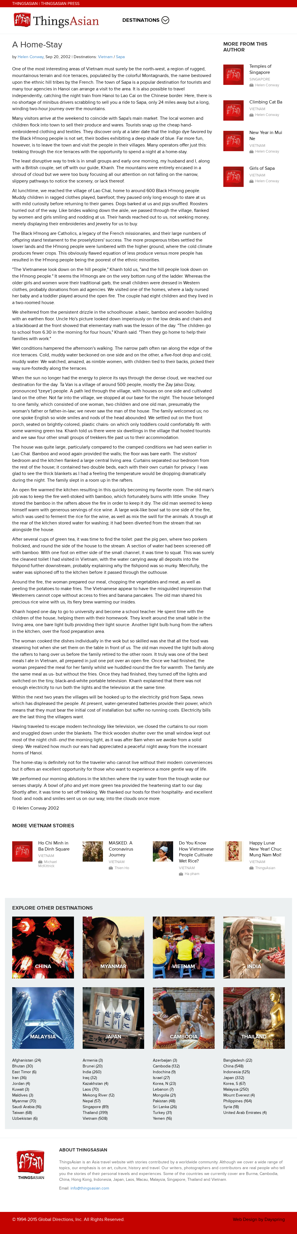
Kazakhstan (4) (95, 1083)
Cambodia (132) (166, 1066)
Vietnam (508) (95, 1118)
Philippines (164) (237, 1101)
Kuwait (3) (20, 1089)
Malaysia (43, 1037)
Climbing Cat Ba (265, 102)
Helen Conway (31, 56)
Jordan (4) (21, 1083)
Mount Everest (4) (239, 1095)
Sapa (120, 56)
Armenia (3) (93, 1060)
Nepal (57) (91, 1101)
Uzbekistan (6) (24, 1118)
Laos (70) (91, 1089)
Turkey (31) (162, 1112)
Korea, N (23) (164, 1083)
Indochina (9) (164, 1071)
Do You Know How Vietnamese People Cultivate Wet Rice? (196, 852)
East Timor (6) (24, 1071)
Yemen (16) (162, 1118)
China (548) (233, 1066)
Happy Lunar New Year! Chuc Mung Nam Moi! (265, 849)
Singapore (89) (95, 1106)
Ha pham (192, 874)
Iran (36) (19, 1077)
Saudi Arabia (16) (26, 1106)
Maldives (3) (22, 1095)
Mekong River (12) (98, 1095)
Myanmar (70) (24, 1101)
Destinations (141, 20)
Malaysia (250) (236, 1089)
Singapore (259, 79)
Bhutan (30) (22, 1066)
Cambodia (184, 1037)
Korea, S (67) (234, 1083)
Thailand (254, 1037)
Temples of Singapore (260, 69)
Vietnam (105, 56)
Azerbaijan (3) (165, 1060)
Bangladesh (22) (237, 1060)
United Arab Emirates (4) (245, 1112)
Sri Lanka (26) (165, 1106)
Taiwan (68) (22, 1112)
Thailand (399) (95, 1112)
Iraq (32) (90, 1077)
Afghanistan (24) (26, 1060)
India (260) (92, 1071)
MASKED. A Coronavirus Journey (121, 849)
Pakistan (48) (164, 1101)
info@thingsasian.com (89, 1188)
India (254, 966)
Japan (113, 1037)
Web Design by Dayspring (259, 1219)
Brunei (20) (92, 1066)
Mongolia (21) (164, 1095)
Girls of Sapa (262, 168)
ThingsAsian (25, 3)
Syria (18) (231, 1106)
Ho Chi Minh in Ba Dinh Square (54, 846)
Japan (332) (233, 1077)
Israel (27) (161, 1077)
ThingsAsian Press (60, 3)
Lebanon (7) (163, 1089)
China (43, 966)
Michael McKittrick (47, 864)
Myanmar (113, 966)
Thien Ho (122, 868)
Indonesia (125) (236, 1071)
